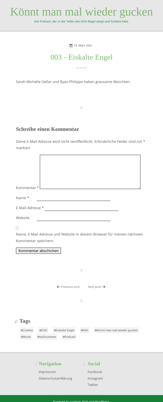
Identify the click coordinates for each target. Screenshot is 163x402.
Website (22, 217)
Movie (27, 337)
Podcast (70, 337)
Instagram (95, 378)
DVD (44, 330)
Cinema (28, 330)
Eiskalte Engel (65, 330)
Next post (94, 287)
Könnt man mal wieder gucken (81, 11)
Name (22, 197)
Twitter (93, 385)
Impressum (47, 372)
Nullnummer (47, 337)
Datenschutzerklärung (55, 378)
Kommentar (27, 187)
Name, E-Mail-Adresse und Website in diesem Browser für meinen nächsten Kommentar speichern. (79, 237)
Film (85, 330)
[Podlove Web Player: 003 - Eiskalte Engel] (81, 92)
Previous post (70, 287)
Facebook (95, 372)
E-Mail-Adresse (30, 207)
